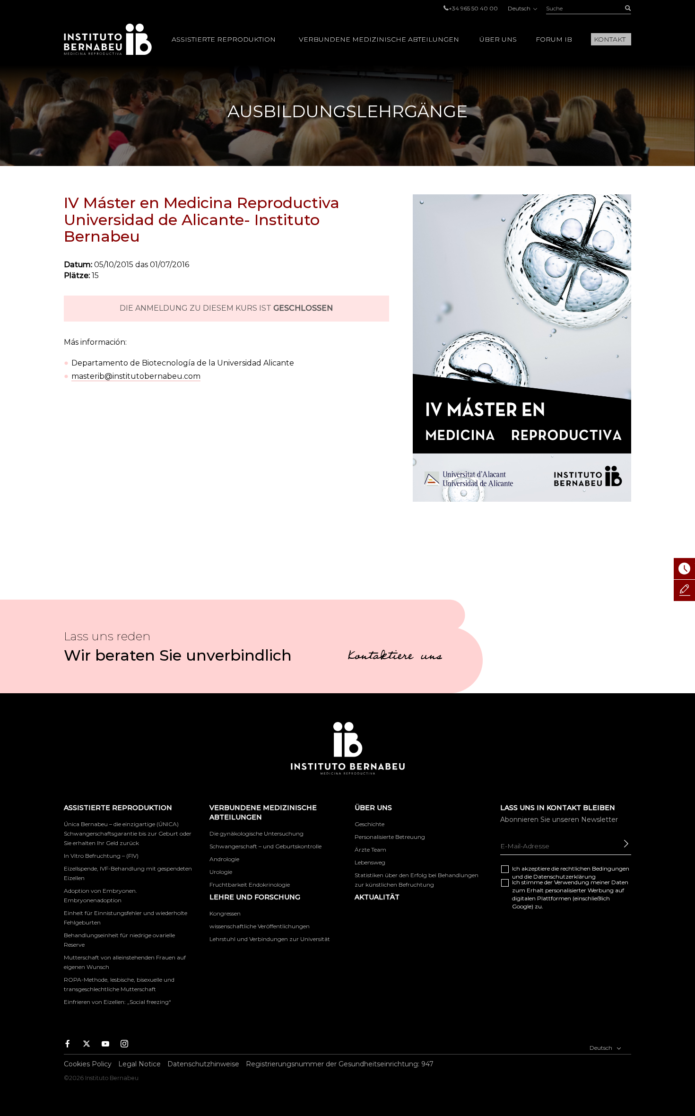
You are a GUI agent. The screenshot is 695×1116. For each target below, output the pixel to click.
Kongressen (225, 913)
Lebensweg (370, 862)
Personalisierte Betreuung (390, 836)
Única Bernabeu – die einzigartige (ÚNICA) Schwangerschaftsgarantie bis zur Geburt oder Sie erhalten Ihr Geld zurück (127, 833)
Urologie (220, 871)
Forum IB (554, 39)
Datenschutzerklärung (564, 876)
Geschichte (369, 824)
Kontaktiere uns (395, 657)
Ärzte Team (370, 849)
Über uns (498, 39)
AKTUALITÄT (377, 897)
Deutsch (520, 8)
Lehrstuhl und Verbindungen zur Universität (269, 938)
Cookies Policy (88, 1064)
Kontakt (610, 39)
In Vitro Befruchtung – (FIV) (101, 855)
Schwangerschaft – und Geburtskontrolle (265, 846)
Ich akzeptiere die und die (570, 872)
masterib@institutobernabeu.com (135, 376)
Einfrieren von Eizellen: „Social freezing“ (117, 1001)
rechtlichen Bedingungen (594, 868)
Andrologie (224, 859)
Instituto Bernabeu (108, 39)
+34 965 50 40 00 (473, 8)
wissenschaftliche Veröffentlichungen (259, 926)
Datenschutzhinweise (203, 1064)
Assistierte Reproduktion (224, 39)
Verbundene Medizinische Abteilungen (379, 39)
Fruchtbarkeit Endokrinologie (249, 884)
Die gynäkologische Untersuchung (256, 833)
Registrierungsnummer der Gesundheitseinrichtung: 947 (340, 1064)
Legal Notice (139, 1064)
